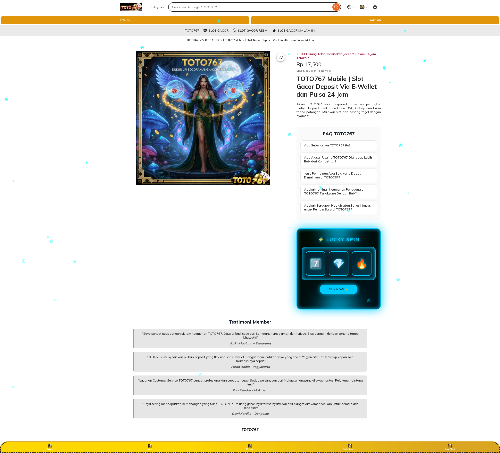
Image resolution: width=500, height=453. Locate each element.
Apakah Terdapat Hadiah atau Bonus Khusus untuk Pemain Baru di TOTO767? (337, 207)
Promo (50, 449)
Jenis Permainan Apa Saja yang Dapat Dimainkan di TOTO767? (332, 175)
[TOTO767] (131, 9)
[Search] (336, 7)
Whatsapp (349, 449)
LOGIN (125, 20)
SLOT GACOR (210, 40)
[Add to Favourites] (281, 57)
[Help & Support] (351, 7)
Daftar (250, 449)
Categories (157, 7)
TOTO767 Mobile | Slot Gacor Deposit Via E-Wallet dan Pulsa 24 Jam (268, 40)
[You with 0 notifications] (363, 7)
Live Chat (449, 449)
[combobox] (249, 7)
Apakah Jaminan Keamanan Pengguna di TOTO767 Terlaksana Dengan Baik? (334, 191)
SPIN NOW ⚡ (339, 289)
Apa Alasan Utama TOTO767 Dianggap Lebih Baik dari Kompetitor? (338, 159)
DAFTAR (375, 20)
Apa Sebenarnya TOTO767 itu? (327, 145)
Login (150, 449)
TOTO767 (192, 40)
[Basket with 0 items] (375, 7)
